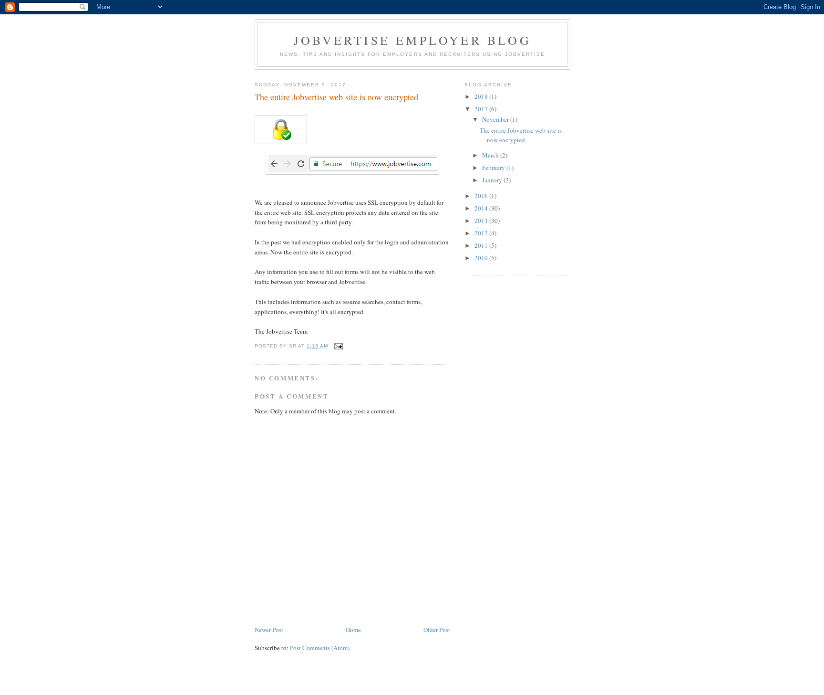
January (493, 180)
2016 (481, 195)
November (496, 119)
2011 (481, 245)
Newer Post (269, 629)
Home (353, 629)
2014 (481, 208)
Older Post (436, 629)
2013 (481, 220)
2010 (481, 257)
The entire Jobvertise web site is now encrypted (521, 135)
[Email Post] (338, 345)
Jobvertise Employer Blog (412, 40)
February (494, 167)
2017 (481, 109)
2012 (481, 233)
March (491, 155)
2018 (481, 96)
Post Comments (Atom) (320, 647)
